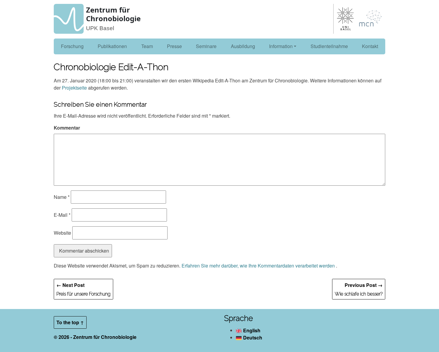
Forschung (72, 46)
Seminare (206, 46)
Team (147, 46)
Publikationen (112, 46)
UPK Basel (100, 28)
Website (62, 232)
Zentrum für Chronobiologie (113, 14)
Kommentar (67, 127)
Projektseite (74, 87)
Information (281, 46)
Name (62, 196)
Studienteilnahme (329, 46)
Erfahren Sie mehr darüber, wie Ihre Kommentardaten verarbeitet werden (259, 265)
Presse (174, 46)
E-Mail (62, 214)
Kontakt (370, 46)
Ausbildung (243, 46)
